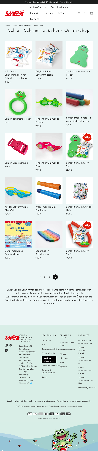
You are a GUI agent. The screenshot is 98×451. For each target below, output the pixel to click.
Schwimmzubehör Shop (67, 343)
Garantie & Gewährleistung (48, 371)
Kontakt (34, 19)
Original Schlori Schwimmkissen (85, 341)
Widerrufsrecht (48, 353)
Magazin (34, 13)
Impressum (46, 340)
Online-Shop (37, 7)
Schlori (7, 26)
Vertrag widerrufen (49, 359)
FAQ (62, 362)
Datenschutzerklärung (49, 349)
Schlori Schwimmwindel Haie (85, 380)
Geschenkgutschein (85, 387)
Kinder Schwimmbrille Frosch (84, 370)
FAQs (61, 13)
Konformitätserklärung (49, 366)
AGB (43, 345)
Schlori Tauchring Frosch (82, 350)
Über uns (48, 13)
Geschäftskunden (60, 7)
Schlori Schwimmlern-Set (84, 360)
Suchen (45, 377)
